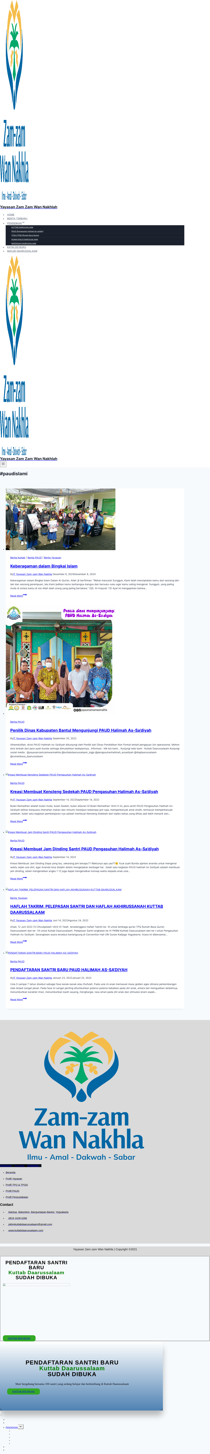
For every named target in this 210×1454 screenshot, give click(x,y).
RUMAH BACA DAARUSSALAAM (24, 239)
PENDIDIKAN (12, 1427)
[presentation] (95, 520)
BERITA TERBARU (17, 218)
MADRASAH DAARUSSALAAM (23, 243)
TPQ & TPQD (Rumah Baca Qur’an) (25, 235)
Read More (16, 595)
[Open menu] (3, 464)
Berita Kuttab (17, 557)
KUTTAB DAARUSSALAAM (22, 227)
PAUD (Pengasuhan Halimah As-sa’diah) (27, 231)
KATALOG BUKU (16, 247)
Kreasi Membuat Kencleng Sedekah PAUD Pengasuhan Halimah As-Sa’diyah (84, 791)
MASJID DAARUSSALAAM (22, 251)
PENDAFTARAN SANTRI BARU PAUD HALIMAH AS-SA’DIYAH (68, 969)
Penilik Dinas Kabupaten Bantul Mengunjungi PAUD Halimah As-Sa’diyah (80, 730)
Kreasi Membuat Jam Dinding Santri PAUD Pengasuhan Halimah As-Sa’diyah (84, 848)
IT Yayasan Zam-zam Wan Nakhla (32, 574)
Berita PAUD (35, 557)
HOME (10, 214)
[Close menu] (1, 1413)
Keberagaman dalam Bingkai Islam (44, 566)
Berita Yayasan (52, 557)
